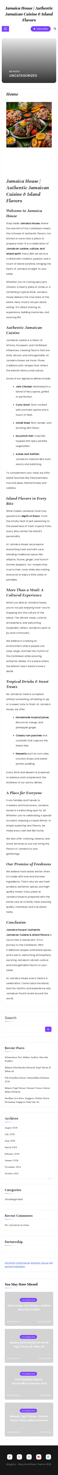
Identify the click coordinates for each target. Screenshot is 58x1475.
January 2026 (11, 1160)
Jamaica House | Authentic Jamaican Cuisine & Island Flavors (29, 14)
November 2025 (13, 1167)
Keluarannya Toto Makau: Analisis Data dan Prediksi (29, 1307)
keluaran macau (39, 1263)
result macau (23, 1263)
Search (11, 1018)
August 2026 (11, 1127)
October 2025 (12, 1173)
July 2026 (10, 1134)
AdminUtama (13, 1321)
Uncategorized (14, 1199)
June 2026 (10, 1140)
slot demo (10, 1263)
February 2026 (12, 1154)
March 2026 (11, 1147)
